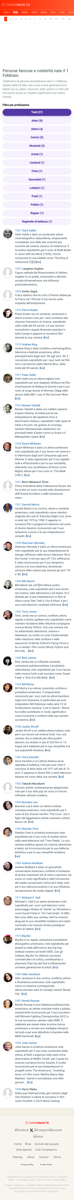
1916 (18, 310)
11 (56, 18)
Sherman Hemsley (33, 543)
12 (62, 18)
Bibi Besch (28, 581)
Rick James (29, 657)
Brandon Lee (30, 802)
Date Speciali (24, 1149)
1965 (18, 802)
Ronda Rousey (31, 1000)
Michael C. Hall (31, 897)
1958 (18, 726)
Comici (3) (37, 137)
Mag (44, 12)
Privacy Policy (27, 1164)
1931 (18, 482)
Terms (57, 1157)
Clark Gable (29, 230)
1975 (18, 935)
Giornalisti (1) (37, 179)
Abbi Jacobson (31, 974)
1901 (18, 230)
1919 (18, 344)
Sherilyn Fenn (30, 828)
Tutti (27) (37, 112)
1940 (18, 581)
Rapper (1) (37, 213)
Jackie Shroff (30, 726)
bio (38, 262)
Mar (25, 12)
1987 (18, 1000)
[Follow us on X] (31, 1130)
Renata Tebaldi (31, 405)
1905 (18, 291)
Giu (53, 12)
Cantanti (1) (37, 162)
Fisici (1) (37, 171)
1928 (18, 443)
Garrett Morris (30, 504)
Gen (6, 12)
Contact (44, 1157)
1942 (18, 611)
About (30, 1157)
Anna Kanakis (30, 757)
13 (69, 18)
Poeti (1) (37, 196)
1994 (18, 1043)
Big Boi (26, 935)
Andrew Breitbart (32, 863)
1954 (18, 684)
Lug (62, 12)
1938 (18, 543)
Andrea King (29, 344)
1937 (18, 504)
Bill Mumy (28, 684)
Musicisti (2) (37, 145)
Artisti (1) (37, 154)
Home (18, 1144)
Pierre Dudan (30, 310)
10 (50, 18)
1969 (18, 863)
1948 (18, 657)
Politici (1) (37, 204)
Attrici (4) (37, 129)
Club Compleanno (46, 1149)
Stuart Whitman (31, 443)
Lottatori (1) (37, 188)
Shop (28, 1144)
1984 (18, 974)
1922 (18, 405)
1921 (18, 375)
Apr (34, 12)
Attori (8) (37, 120)
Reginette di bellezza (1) (37, 221)
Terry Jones (29, 611)
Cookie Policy (46, 1164)
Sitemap (18, 1157)
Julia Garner (29, 1043)
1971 (18, 897)
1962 (18, 757)
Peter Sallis (29, 375)
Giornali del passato (47, 1144)
